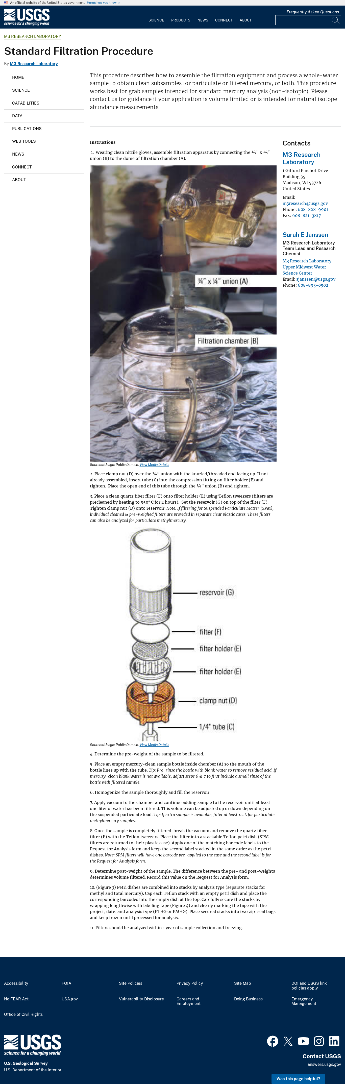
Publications (27, 128)
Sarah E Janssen (305, 234)
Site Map (242, 983)
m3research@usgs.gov (305, 203)
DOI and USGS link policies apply (309, 986)
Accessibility (16, 983)
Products (180, 20)
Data (17, 115)
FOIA (66, 983)
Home (18, 77)
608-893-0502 (313, 285)
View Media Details (154, 465)
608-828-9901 (313, 209)
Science (156, 20)
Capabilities (25, 103)
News (203, 20)
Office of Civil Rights (23, 1014)
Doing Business (248, 999)
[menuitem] (156, 17)
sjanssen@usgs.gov (315, 279)
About (246, 20)
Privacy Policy (190, 983)
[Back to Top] (326, 1065)
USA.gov (70, 999)
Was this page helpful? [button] (298, 1078)
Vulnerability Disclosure (141, 999)
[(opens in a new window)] (272, 1040)
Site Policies (130, 983)
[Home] (27, 24)
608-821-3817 (306, 215)
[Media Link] (183, 314)
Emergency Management (303, 1001)
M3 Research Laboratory (32, 36)
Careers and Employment (189, 1001)
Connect (224, 20)
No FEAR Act (16, 999)
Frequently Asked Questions (313, 12)
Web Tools (24, 141)
